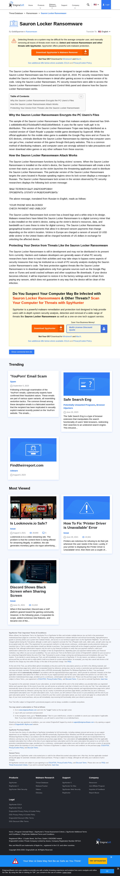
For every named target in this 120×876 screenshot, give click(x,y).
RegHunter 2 (14, 786)
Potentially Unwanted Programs (79, 405)
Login (107, 5)
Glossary (39, 793)
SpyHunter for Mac (69, 786)
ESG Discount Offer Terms (19, 821)
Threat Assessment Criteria (18, 765)
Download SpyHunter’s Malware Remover (57, 52)
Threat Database (16, 13)
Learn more (66, 872)
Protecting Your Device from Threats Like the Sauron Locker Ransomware (44, 108)
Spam (13, 381)
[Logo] (16, 4)
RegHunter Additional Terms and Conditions (38, 834)
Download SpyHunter (44, 328)
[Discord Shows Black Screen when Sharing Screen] (33, 571)
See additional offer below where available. (46, 63)
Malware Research (52, 5)
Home (30, 5)
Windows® (67, 59)
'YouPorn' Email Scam (28, 376)
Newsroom (93, 783)
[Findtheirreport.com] (33, 450)
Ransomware (32, 13)
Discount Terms (71, 679)
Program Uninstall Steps (24, 832)
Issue (13, 529)
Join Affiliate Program (97, 786)
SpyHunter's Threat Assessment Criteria (50, 832)
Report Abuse (94, 793)
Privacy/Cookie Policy (82, 63)
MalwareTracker (42, 786)
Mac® (78, 59)
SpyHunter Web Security (18, 789)
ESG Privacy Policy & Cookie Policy (22, 815)
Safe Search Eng (77, 399)
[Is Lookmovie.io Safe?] (33, 508)
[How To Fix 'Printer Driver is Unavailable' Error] (87, 508)
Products (41, 5)
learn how (104, 679)
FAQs (69, 661)
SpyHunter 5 (67, 783)
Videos (38, 789)
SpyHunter (13, 783)
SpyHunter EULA (15, 804)
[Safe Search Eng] (87, 384)
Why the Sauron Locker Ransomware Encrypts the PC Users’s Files (42, 100)
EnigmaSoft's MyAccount (24, 724)
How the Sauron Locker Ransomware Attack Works (34, 104)
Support (64, 5)
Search (88, 4)
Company (75, 5)
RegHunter (66, 793)
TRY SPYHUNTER (98, 861)
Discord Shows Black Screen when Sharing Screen (28, 591)
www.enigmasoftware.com (28, 710)
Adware (14, 471)
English (98, 5)
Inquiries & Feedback (97, 789)
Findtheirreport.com (26, 465)
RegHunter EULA (15, 808)
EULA (66, 63)
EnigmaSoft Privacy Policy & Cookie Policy (24, 811)
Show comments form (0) (21, 352)
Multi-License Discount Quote (80, 328)
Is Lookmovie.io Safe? (28, 523)
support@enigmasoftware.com (83, 722)
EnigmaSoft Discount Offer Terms (21, 818)
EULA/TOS (42, 679)
